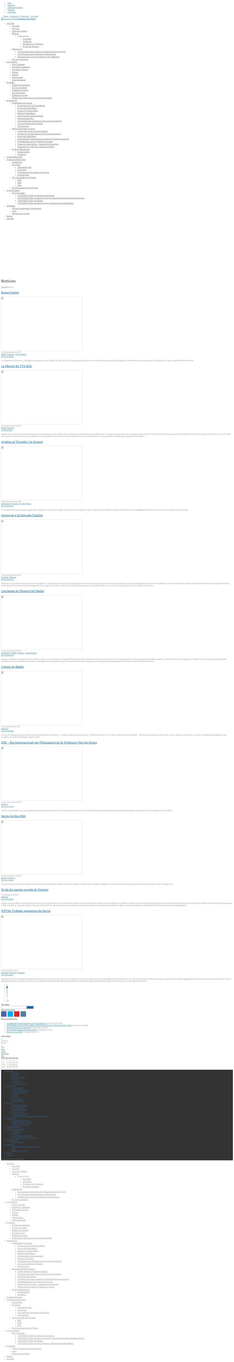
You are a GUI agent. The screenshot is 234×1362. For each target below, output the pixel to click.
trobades (21, 973)
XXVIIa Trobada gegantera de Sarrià (25, 911)
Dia (2, 1056)
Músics (4, 878)
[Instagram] (23, 1014)
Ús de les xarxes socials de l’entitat (24, 889)
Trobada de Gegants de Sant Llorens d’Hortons (26, 1023)
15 (7, 1000)
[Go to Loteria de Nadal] (41, 724)
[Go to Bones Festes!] (41, 350)
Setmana (5, 1054)
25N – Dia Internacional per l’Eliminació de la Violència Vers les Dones (49, 742)
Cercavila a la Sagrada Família (22, 515)
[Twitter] (10, 1014)
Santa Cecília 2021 (13, 816)
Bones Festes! (10, 292)
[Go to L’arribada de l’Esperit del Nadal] (41, 649)
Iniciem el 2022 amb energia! (18, 1028)
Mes (3, 1049)
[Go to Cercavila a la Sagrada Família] (41, 573)
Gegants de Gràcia (27, 19)
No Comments (7, 356)
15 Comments (7, 975)
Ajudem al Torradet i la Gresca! (22, 442)
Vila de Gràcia (20, 354)
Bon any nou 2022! (14, 1032)
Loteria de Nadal (12, 667)
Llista (3, 1052)
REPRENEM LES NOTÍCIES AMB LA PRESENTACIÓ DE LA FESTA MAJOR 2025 (39, 1025)
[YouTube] (17, 1014)
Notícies (10, 354)
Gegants (4, 577)
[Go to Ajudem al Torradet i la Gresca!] (41, 499)
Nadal (3, 354)
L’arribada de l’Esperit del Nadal (22, 591)
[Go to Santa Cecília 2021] (41, 874)
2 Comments (6, 430)
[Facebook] (3, 1014)
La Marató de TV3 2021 (16, 366)
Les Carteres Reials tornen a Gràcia (21, 1030)
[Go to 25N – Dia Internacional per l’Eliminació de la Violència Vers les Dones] (41, 800)
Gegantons (6, 504)
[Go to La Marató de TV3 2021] (41, 424)
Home (3, 287)
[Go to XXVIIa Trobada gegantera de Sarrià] (41, 968)
